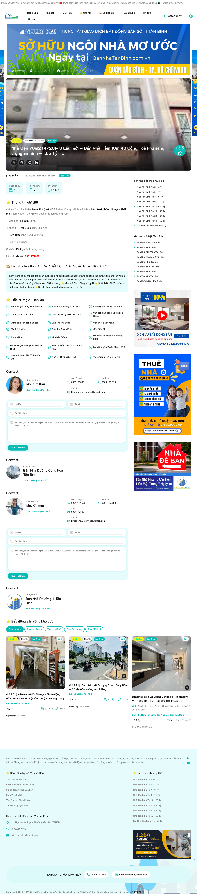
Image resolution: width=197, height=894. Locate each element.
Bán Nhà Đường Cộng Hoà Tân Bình (43, 472)
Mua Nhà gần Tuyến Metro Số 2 (109, 347)
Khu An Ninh (17, 337)
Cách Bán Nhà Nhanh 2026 (20, 784)
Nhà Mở (24, 639)
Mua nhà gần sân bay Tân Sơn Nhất (67, 347)
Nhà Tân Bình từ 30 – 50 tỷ (151, 216)
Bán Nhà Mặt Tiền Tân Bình (150, 252)
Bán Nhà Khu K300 (146, 247)
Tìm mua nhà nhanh (16, 779)
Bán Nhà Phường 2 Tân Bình (151, 257)
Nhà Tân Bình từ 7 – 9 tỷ (150, 196)
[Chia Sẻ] (29, 163)
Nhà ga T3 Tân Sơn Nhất (64, 357)
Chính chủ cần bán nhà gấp (24, 322)
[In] (22, 163)
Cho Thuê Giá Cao (61, 322)
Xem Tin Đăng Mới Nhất (38, 390)
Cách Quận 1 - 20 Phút (22, 314)
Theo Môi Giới (94, 629)
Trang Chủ (32, 13)
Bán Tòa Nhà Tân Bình (148, 276)
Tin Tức (147, 13)
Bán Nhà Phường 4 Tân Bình (43, 600)
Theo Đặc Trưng (34, 629)
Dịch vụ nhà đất (14, 795)
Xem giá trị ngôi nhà (17, 805)
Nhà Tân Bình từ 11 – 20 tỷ (151, 206)
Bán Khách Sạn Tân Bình (149, 281)
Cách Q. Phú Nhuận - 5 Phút (107, 306)
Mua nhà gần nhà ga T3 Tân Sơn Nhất (26, 347)
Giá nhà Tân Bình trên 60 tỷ (151, 225)
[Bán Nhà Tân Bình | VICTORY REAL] (11, 16)
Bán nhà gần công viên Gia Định (27, 306)
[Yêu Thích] (14, 163)
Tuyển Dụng (128, 13)
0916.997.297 (175, 16)
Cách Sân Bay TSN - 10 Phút (66, 314)
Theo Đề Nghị (15, 629)
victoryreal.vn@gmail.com (25, 835)
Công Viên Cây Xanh (103, 322)
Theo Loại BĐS (54, 629)
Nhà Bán (50, 13)
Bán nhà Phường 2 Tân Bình (66, 306)
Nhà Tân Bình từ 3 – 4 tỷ (150, 187)
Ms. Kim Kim (35, 384)
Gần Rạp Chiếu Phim (62, 329)
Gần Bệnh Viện (18, 329)
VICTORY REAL (138, 892)
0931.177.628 (78, 503)
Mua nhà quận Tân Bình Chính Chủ (26, 357)
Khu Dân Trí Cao (60, 337)
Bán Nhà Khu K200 (146, 271)
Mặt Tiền (67, 13)
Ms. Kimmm (35, 505)
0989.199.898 (109, 382)
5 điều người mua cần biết (19, 790)
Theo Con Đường (74, 629)
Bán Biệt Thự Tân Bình (148, 266)
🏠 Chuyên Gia (107, 13)
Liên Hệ (31, 19)
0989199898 (77, 382)
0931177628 (32, 256)
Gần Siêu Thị (99, 329)
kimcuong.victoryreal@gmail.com (88, 392)
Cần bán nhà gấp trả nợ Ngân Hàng (108, 315)
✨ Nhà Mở (85, 13)
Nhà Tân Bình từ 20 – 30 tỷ (151, 211)
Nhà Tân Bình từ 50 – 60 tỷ (151, 221)
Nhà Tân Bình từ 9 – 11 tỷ (150, 201)
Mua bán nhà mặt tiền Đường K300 (108, 337)
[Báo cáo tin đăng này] (37, 163)
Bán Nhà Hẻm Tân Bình (34, 141)
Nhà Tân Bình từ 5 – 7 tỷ (150, 192)
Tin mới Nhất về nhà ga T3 (106, 357)
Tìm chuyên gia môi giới (18, 800)
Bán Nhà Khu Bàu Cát (147, 262)
